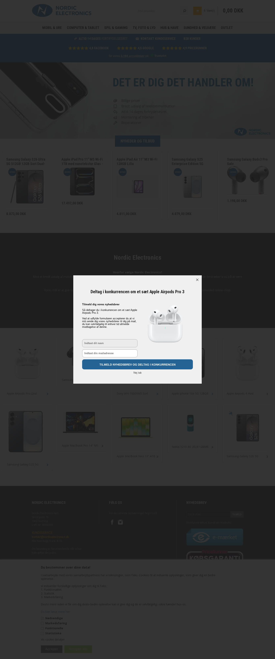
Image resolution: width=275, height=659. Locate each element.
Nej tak (137, 372)
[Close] (197, 279)
